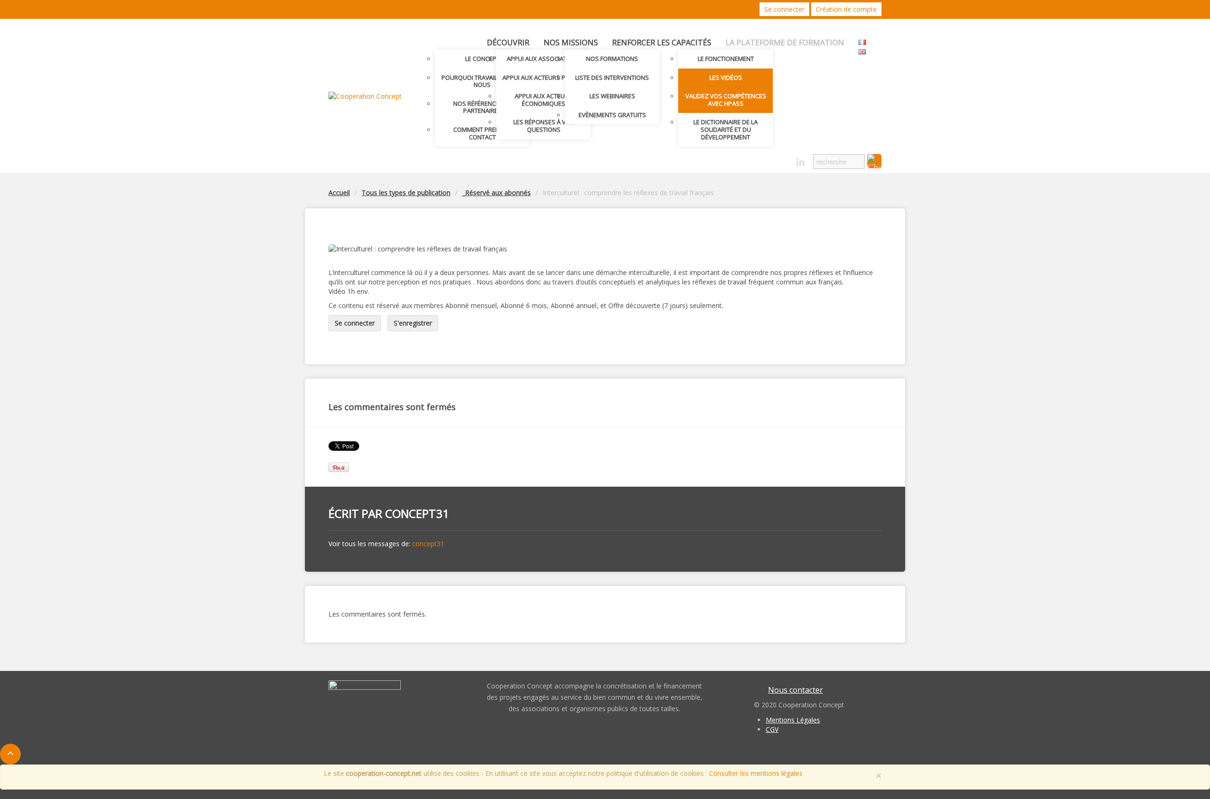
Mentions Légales (793, 719)
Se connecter (784, 9)
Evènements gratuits (612, 115)
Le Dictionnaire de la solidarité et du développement (725, 129)
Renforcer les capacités (661, 42)
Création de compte (846, 9)
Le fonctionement (726, 58)
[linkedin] (800, 162)
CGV (772, 729)
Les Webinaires (612, 96)
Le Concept (482, 58)
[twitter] (767, 159)
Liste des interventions (612, 77)
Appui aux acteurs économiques (543, 100)
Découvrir (508, 42)
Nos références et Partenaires (482, 107)
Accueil (339, 192)
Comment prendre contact (482, 133)
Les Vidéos (725, 77)
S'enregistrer (413, 322)
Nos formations (612, 58)
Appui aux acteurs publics (543, 77)
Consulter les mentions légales (756, 773)
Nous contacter (795, 690)
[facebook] (784, 159)
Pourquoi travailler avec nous (482, 81)
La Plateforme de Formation (785, 42)
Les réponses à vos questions (543, 126)
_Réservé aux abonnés (496, 192)
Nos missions (571, 42)
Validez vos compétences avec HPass (725, 100)
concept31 (417, 513)
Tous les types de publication (406, 192)
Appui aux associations (544, 58)
